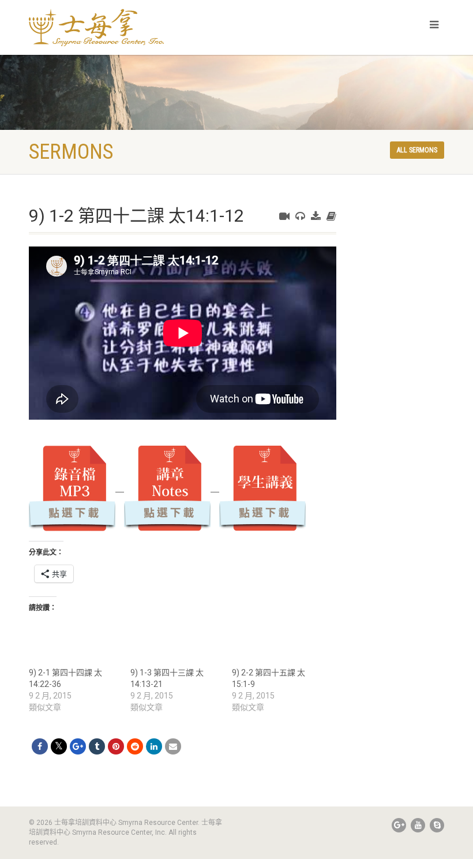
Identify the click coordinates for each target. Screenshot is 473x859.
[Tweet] (59, 746)
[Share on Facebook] (40, 746)
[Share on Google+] (78, 746)
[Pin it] (116, 746)
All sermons (417, 150)
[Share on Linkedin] (154, 746)
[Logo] (128, 27)
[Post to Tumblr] (97, 746)
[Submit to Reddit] (135, 746)
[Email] (173, 746)
